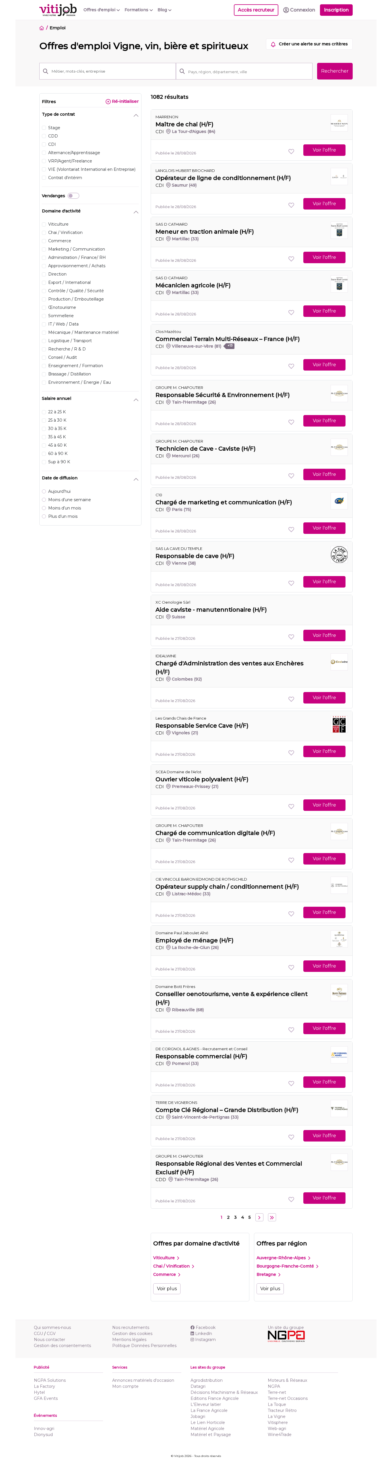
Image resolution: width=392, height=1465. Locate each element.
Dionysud (43, 1434)
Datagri (198, 1386)
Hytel (39, 1392)
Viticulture (164, 1257)
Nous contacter (49, 1339)
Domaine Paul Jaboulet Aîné (182, 933)
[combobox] (248, 72)
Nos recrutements (130, 1327)
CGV (51, 1333)
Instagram (205, 1339)
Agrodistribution (207, 1380)
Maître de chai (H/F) (185, 124)
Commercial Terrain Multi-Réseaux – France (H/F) (228, 339)
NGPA (274, 1386)
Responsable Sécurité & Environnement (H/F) (223, 395)
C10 (159, 495)
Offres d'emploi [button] (100, 9)
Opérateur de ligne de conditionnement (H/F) (223, 178)
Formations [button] (137, 9)
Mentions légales (129, 1339)
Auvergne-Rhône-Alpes (282, 1257)
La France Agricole (209, 1410)
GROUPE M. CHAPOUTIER (179, 387)
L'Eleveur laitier (206, 1404)
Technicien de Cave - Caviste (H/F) (206, 448)
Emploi (57, 27)
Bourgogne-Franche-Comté (286, 1266)
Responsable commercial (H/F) (201, 1056)
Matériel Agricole (207, 1428)
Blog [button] (163, 9)
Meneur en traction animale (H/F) (205, 231)
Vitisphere (278, 1422)
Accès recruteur (256, 10)
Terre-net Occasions (288, 1398)
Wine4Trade (280, 1434)
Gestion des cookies (132, 1333)
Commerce (165, 1274)
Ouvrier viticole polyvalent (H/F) (202, 779)
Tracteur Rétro (282, 1410)
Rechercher (335, 71)
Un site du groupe (286, 1327)
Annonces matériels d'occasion (143, 1380)
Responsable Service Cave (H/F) (202, 725)
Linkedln (203, 1333)
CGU (38, 1333)
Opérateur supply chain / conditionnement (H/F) (227, 886)
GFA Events (46, 1398)
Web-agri (277, 1428)
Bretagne (267, 1274)
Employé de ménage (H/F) (195, 940)
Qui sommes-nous (52, 1327)
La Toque (277, 1404)
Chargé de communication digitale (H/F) (215, 833)
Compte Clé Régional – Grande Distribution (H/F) (227, 1109)
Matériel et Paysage (211, 1434)
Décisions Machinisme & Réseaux (224, 1392)
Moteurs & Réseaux (287, 1380)
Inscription (336, 10)
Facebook (206, 1327)
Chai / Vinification (172, 1266)
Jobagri (198, 1416)
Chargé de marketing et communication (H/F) (224, 502)
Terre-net (277, 1392)
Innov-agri (44, 1428)
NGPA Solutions (50, 1380)
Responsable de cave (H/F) (195, 556)
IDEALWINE (166, 656)
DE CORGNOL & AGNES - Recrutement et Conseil (201, 1049)
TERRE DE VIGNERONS (176, 1102)
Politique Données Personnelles (144, 1345)
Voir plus (167, 1288)
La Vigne (277, 1416)
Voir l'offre (324, 150)
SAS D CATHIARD (172, 224)
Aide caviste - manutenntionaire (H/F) (211, 609)
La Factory (44, 1386)
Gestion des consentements (62, 1345)
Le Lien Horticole (208, 1422)
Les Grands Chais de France (181, 718)
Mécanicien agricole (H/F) (193, 285)
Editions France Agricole (215, 1398)
